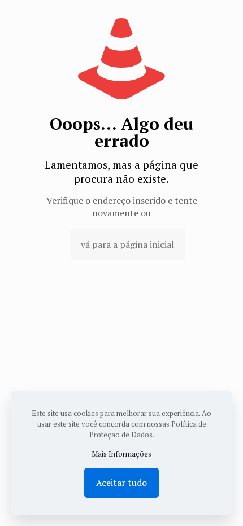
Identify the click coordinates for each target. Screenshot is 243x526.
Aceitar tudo (121, 482)
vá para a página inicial (127, 244)
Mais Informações (121, 454)
